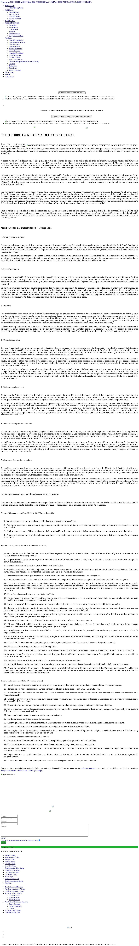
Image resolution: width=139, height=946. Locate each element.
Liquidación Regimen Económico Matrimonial (24, 61)
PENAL (7, 74)
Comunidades (13, 29)
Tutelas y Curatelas (15, 70)
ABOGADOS (9, 6)
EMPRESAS (9, 10)
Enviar (3, 842)
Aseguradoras (13, 27)
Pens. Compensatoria (15, 59)
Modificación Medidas (16, 53)
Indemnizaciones (14, 34)
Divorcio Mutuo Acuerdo (17, 42)
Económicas (13, 25)
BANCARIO (9, 72)
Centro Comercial (14, 904)
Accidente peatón (14, 900)
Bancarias (12, 31)
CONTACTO (9, 76)
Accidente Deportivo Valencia (14, 891)
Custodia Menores (15, 55)
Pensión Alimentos (15, 57)
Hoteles (11, 908)
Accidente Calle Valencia (13, 910)
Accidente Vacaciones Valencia (15, 889)
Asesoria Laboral (14, 16)
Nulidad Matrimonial (15, 49)
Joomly (3, 838)
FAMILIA (8, 38)
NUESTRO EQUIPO (16, 8)
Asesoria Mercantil (15, 18)
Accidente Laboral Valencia (14, 887)
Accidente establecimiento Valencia (16, 902)
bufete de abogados (88, 768)
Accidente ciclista (14, 895)
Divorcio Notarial (14, 46)
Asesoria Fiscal (14, 14)
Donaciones (13, 68)
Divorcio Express (14, 44)
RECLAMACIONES (12, 23)
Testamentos (13, 66)
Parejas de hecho (14, 51)
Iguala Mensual (14, 12)
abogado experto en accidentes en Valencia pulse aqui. (22, 770)
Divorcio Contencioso (16, 40)
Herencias (12, 64)
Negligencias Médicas (16, 36)
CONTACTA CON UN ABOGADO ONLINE (72, 93)
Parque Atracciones (15, 906)
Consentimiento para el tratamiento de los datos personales (19, 840)
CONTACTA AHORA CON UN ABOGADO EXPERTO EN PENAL (71, 116)
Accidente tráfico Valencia (13, 893)
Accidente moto (14, 897)
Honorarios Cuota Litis (12, 912)
